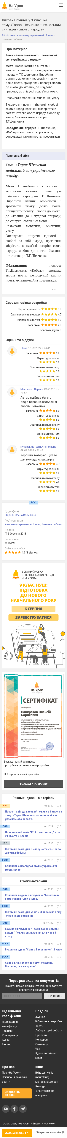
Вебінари (7, 1031)
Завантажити (18, 1133)
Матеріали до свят (47, 1081)
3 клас (37, 524)
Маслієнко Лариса (32, 389)
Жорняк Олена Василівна (20, 515)
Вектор (6, 1044)
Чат (37, 1048)
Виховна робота (52, 524)
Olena (24, 348)
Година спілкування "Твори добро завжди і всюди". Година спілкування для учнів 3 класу (32, 932)
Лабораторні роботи (48, 1030)
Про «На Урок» (11, 1072)
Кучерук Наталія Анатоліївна (38, 446)
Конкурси (41, 1039)
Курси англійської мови (46, 1055)
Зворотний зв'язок (12, 1093)
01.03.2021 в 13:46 (39, 348)
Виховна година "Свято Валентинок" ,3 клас (33, 949)
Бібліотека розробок (48, 1021)
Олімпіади (41, 1044)
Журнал (40, 1017)
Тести (39, 1026)
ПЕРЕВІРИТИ (54, 996)
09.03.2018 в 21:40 (31, 450)
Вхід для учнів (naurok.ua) (44, 1075)
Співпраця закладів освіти (14, 1079)
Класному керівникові (18, 524)
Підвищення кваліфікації (10, 1024)
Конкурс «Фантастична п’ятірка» (44, 1091)
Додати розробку (35, 783)
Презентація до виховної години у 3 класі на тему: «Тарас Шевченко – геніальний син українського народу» (33, 815)
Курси (5, 1039)
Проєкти (41, 1035)
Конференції (10, 1035)
